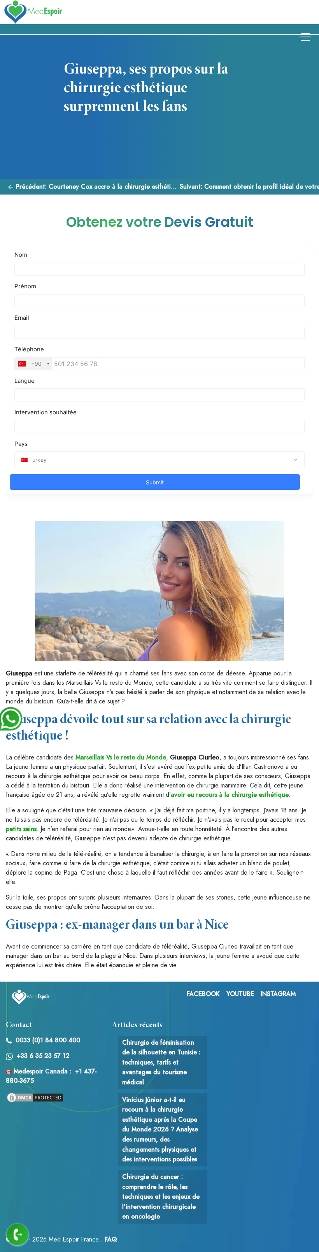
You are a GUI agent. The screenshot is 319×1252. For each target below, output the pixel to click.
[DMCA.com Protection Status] (35, 1096)
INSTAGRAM (278, 993)
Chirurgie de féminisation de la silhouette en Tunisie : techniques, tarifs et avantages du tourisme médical (161, 1062)
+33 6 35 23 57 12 (43, 1055)
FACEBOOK (203, 993)
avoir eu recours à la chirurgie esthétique (230, 794)
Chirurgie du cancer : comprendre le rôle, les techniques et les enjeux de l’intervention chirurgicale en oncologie (161, 1196)
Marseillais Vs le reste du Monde (120, 757)
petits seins (21, 828)
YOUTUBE (240, 993)
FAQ (111, 1239)
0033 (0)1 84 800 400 (48, 1040)
